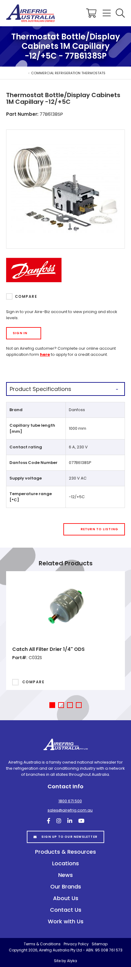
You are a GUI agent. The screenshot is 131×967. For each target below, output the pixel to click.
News (65, 875)
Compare (26, 296)
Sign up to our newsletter (69, 836)
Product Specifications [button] (40, 389)
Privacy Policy (76, 944)
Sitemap (100, 944)
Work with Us (65, 921)
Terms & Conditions (42, 944)
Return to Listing (99, 529)
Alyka (72, 960)
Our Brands (65, 886)
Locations (65, 863)
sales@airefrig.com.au (70, 810)
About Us (65, 898)
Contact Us (65, 910)
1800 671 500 (70, 801)
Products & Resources (65, 852)
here (45, 354)
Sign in (20, 333)
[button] (120, 13)
